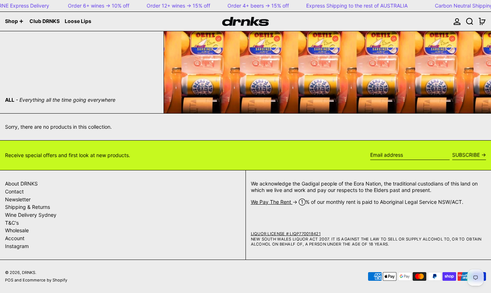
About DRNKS (21, 183)
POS (9, 280)
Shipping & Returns (27, 207)
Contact (14, 191)
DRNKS (28, 272)
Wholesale (17, 230)
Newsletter (18, 199)
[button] (469, 21)
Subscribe (466, 155)
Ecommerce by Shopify (45, 280)
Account (14, 238)
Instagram (17, 246)
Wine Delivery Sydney (30, 215)
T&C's (12, 223)
